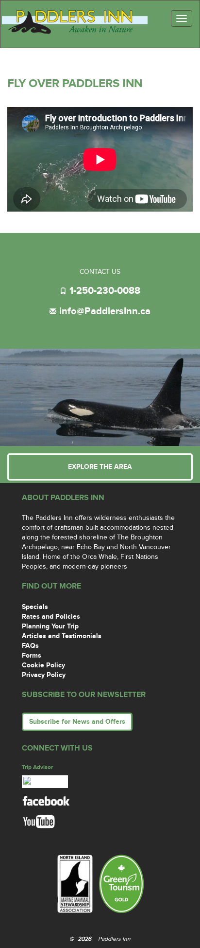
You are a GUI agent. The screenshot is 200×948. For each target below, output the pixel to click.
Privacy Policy (44, 675)
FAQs (30, 646)
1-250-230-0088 (104, 291)
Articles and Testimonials (61, 636)
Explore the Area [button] (100, 467)
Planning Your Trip (50, 626)
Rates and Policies (51, 616)
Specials (35, 607)
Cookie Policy (43, 665)
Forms (31, 655)
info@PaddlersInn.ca (104, 311)
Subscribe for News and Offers (77, 721)
